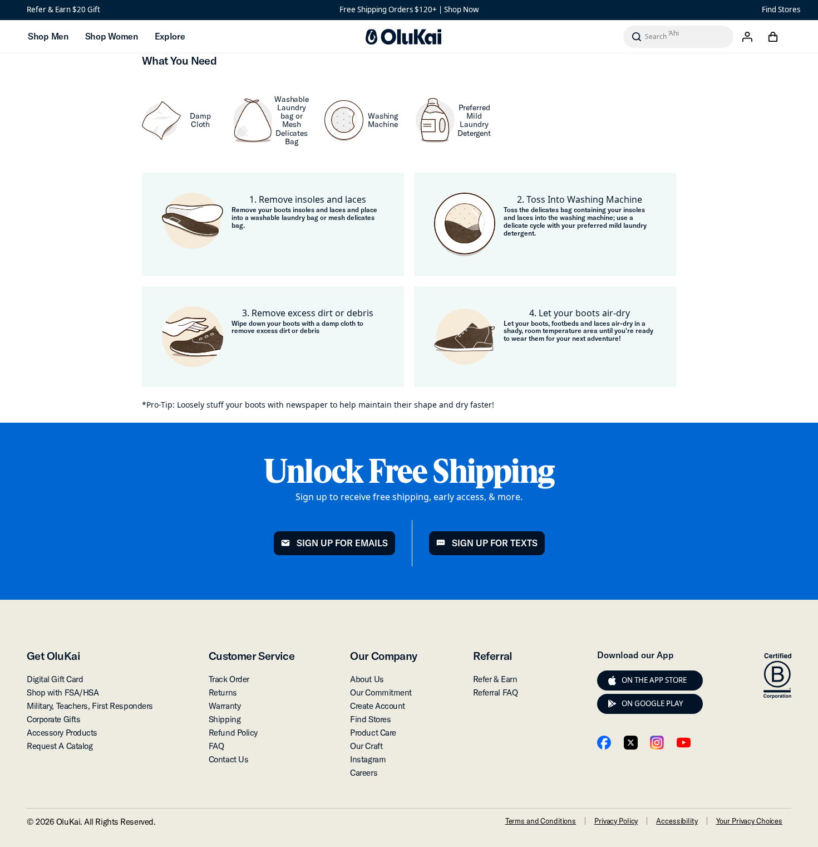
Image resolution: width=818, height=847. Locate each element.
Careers (363, 772)
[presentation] (612, 680)
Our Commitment (381, 692)
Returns (223, 692)
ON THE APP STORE (654, 680)
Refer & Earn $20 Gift (63, 9)
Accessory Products (62, 732)
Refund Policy (233, 732)
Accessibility (676, 820)
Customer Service (251, 656)
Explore (170, 36)
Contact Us (229, 759)
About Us (366, 679)
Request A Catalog (59, 746)
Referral (493, 656)
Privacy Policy (616, 820)
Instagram (368, 759)
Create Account (377, 706)
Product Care (373, 732)
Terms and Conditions (540, 820)
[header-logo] (403, 37)
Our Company (383, 656)
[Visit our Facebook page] (604, 743)
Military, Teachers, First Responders (90, 706)
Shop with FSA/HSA (62, 692)
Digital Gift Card (55, 679)
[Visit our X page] (631, 743)
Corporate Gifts (53, 719)
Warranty (224, 706)
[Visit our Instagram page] (657, 743)
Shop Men (48, 36)
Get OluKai (53, 656)
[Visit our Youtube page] (684, 743)
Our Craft (366, 746)
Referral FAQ (495, 692)
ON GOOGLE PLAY (652, 703)
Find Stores (781, 9)
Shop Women (111, 36)
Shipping (224, 719)
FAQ (216, 746)
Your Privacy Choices (749, 820)
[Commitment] (777, 676)
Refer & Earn (495, 679)
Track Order (229, 679)
